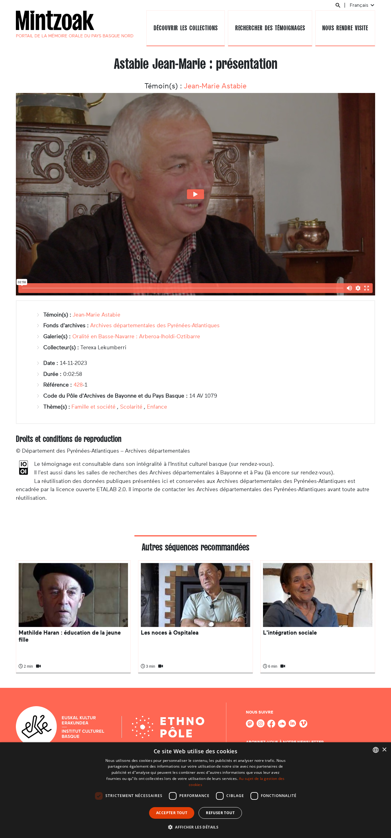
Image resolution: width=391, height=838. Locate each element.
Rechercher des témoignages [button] (270, 28)
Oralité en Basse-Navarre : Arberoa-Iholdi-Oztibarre (136, 336)
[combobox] (376, 750)
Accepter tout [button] (171, 812)
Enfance (157, 407)
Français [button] (360, 5)
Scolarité (131, 407)
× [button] (384, 749)
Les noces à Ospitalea (170, 632)
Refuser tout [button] (220, 812)
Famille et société (93, 407)
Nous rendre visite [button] (345, 28)
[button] (195, 827)
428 (78, 385)
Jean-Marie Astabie (215, 86)
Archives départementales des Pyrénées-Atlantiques (155, 325)
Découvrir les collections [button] (186, 28)
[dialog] (195, 790)
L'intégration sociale (290, 632)
